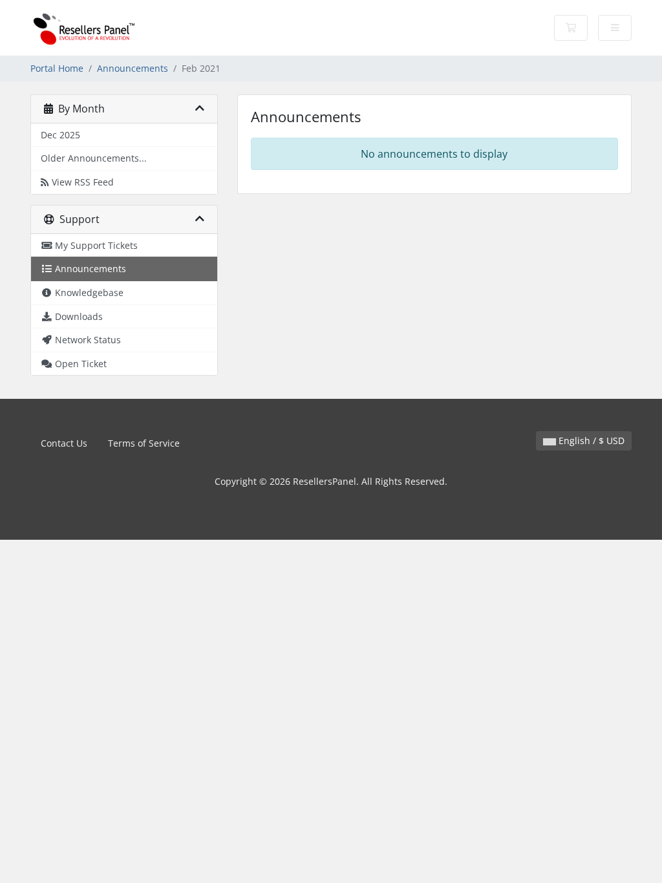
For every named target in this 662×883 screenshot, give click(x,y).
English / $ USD (590, 440)
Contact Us (64, 443)
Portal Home (56, 68)
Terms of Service (144, 443)
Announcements (132, 68)
